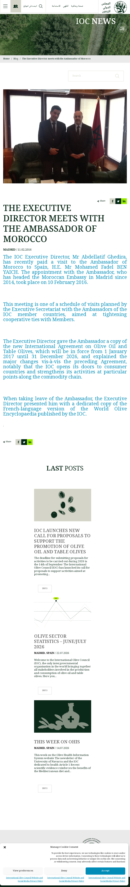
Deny (64, 871)
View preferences (23, 871)
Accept (105, 871)
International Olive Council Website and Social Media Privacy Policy (106, 879)
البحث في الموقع (30, 6)
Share (102, 201)
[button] (4, 847)
